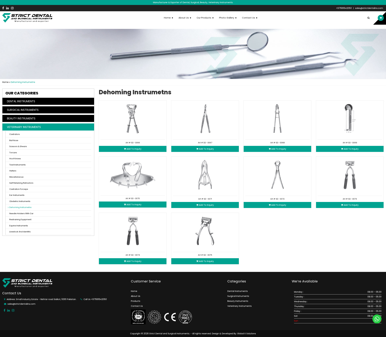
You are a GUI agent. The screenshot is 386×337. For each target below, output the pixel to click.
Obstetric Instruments (19, 201)
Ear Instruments (16, 195)
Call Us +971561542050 (95, 299)
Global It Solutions (246, 333)
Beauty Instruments (237, 301)
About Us (184, 17)
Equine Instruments (18, 225)
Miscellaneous (16, 176)
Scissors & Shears (18, 146)
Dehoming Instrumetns (20, 207)
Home (167, 17)
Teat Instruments (17, 164)
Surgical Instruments (238, 296)
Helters (12, 170)
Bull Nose (13, 140)
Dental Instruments (237, 291)
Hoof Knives (15, 158)
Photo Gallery (227, 17)
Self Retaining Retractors (21, 183)
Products (135, 301)
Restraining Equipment (20, 219)
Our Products (204, 17)
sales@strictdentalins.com (369, 8)
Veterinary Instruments (239, 306)
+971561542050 (344, 8)
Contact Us (249, 17)
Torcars (13, 152)
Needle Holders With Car (21, 213)
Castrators (14, 134)
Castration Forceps (18, 189)
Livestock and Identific (20, 231)
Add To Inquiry (133, 148)
